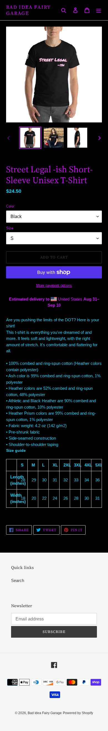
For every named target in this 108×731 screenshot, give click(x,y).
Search (17, 580)
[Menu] (98, 10)
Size (9, 228)
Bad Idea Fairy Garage (28, 10)
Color (10, 206)
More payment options (54, 285)
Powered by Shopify (78, 713)
